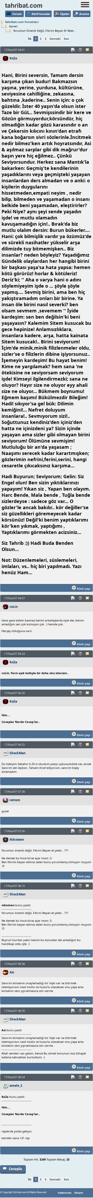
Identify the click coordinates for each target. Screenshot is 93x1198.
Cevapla (15, 1169)
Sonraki (55, 39)
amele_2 (16, 1085)
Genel (13, 26)
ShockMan (18, 753)
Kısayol (73, 50)
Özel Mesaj (87, 50)
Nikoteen (17, 839)
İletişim (78, 1192)
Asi (12, 972)
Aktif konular (41, 14)
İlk (30, 39)
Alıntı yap (83, 588)
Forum (17, 14)
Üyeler (64, 14)
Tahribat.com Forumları (21, 22)
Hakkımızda (64, 1192)
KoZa (13, 58)
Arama (84, 14)
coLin (14, 606)
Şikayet (80, 50)
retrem (15, 800)
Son (66, 39)
